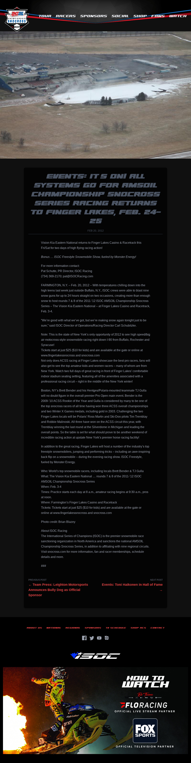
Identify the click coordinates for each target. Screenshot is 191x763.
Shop (140, 16)
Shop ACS (138, 627)
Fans (158, 16)
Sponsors (93, 16)
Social (120, 16)
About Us (34, 627)
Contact (158, 627)
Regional (72, 627)
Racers (66, 16)
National (53, 627)
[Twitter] (92, 638)
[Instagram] (106, 638)
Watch (178, 16)
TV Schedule (116, 627)
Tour (44, 16)
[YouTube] (99, 638)
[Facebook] (84, 638)
